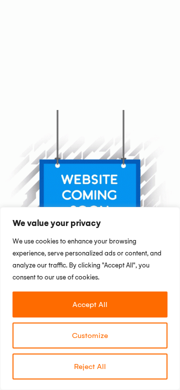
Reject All (90, 366)
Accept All (90, 304)
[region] (90, 298)
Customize (90, 335)
